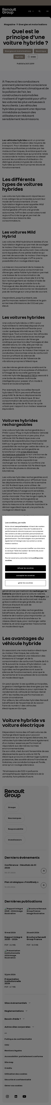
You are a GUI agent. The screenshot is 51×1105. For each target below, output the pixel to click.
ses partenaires (21, 526)
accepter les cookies (25, 575)
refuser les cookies (25, 568)
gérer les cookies (25, 583)
